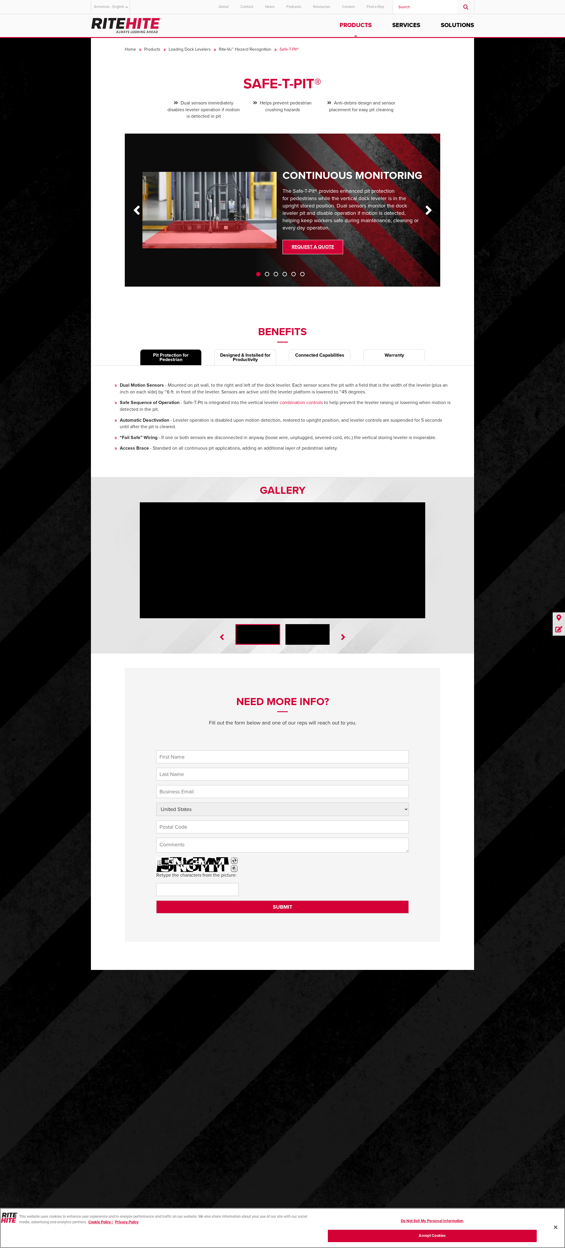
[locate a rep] (559, 618)
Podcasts (293, 6)
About (224, 6)
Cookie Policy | (101, 1222)
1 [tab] (258, 274)
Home (130, 49)
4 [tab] (284, 274)
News (270, 6)
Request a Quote (313, 247)
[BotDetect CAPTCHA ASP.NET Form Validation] (193, 864)
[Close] (555, 1227)
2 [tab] (267, 274)
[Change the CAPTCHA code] (234, 861)
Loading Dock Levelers (190, 49)
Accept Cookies (432, 1235)
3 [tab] (276, 274)
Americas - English (109, 6)
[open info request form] (559, 629)
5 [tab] (293, 274)
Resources (321, 6)
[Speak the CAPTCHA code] (234, 868)
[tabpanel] (282, 214)
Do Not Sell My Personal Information (432, 1221)
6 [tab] (302, 274)
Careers (348, 6)
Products (356, 25)
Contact (246, 6)
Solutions (457, 25)
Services (406, 25)
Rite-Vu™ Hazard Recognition (245, 49)
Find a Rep (375, 6)
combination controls (301, 403)
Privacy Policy (127, 1222)
